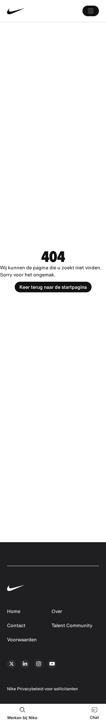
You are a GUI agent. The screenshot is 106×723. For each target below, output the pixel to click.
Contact (16, 625)
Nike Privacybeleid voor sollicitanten (42, 689)
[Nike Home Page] (26, 11)
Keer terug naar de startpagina (53, 287)
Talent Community (72, 625)
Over (57, 611)
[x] (11, 664)
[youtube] (52, 664)
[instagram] (38, 664)
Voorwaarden (22, 639)
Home (13, 611)
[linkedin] (25, 664)
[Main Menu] (90, 11)
